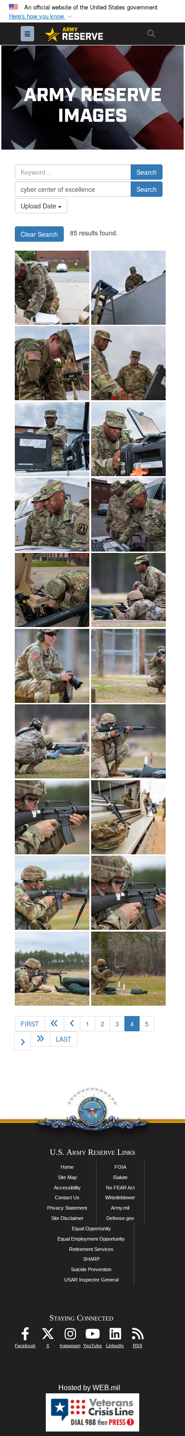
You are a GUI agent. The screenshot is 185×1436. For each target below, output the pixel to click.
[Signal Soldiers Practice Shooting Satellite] (52, 288)
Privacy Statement (67, 1208)
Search (147, 172)
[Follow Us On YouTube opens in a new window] (92, 1336)
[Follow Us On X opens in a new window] (47, 1336)
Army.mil (120, 1208)
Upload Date (39, 205)
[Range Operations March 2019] (128, 590)
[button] (41, 16)
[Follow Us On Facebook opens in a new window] (25, 1336)
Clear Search (39, 234)
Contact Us (67, 1197)
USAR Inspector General (91, 1279)
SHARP (91, 1259)
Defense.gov (120, 1218)
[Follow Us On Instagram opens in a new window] (70, 1336)
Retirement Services (91, 1249)
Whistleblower (120, 1197)
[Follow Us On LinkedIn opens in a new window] (115, 1336)
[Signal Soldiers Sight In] (52, 817)
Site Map (67, 1177)
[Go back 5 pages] (54, 1023)
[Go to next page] (22, 1040)
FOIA (120, 1167)
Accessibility (67, 1187)
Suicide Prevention (91, 1269)
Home (67, 1167)
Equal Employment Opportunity (91, 1239)
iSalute (120, 1177)
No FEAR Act (120, 1187)
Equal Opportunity (91, 1228)
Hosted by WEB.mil (89, 1388)
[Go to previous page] (72, 1023)
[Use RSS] (137, 1336)
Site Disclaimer (67, 1218)
